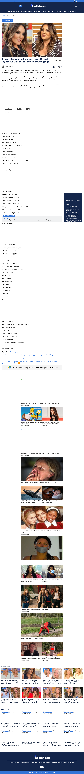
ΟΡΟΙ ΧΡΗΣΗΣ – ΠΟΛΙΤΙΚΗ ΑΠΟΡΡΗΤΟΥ (22, 762)
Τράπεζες (59, 11)
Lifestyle (43, 11)
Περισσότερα (72, 11)
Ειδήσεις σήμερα (15, 352)
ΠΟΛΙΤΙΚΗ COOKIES (47, 762)
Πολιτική (24, 11)
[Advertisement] (32, 97)
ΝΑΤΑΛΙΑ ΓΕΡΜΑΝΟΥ (8, 20)
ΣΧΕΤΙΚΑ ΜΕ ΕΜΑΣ (56, 762)
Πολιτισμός (50, 11)
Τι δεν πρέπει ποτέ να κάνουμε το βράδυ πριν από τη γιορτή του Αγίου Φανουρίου (73, 209)
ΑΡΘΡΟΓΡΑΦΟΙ (71, 762)
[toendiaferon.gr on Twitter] (76, 1)
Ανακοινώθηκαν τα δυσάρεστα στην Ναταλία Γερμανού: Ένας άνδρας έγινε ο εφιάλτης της (27, 220)
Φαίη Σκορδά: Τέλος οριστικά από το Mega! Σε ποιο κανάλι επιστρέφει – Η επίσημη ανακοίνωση (73, 222)
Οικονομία (16, 11)
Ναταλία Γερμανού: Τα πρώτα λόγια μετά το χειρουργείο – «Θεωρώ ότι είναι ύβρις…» (28, 355)
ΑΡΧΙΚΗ (11, 762)
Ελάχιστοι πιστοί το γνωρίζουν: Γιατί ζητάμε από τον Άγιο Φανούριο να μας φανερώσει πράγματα (73, 202)
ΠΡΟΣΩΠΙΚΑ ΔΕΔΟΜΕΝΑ (37, 762)
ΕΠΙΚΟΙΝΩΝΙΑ (64, 762)
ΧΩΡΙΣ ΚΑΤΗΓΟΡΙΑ (73, 199)
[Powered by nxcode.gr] (52, 772)
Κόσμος (30, 11)
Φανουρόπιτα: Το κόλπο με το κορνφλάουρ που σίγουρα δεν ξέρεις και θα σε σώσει (72, 215)
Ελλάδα (10, 11)
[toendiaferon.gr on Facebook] (74, 1)
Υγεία (64, 11)
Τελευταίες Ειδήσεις (11, 1)
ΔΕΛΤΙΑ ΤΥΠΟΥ (42, 763)
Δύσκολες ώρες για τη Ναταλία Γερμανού (14, 358)
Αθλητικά (37, 11)
